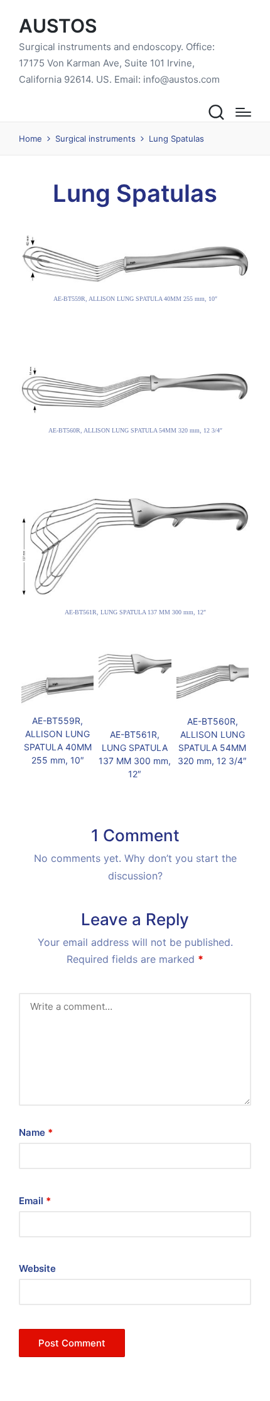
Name (36, 1132)
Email (35, 1201)
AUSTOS (58, 26)
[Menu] (243, 112)
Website (37, 1268)
